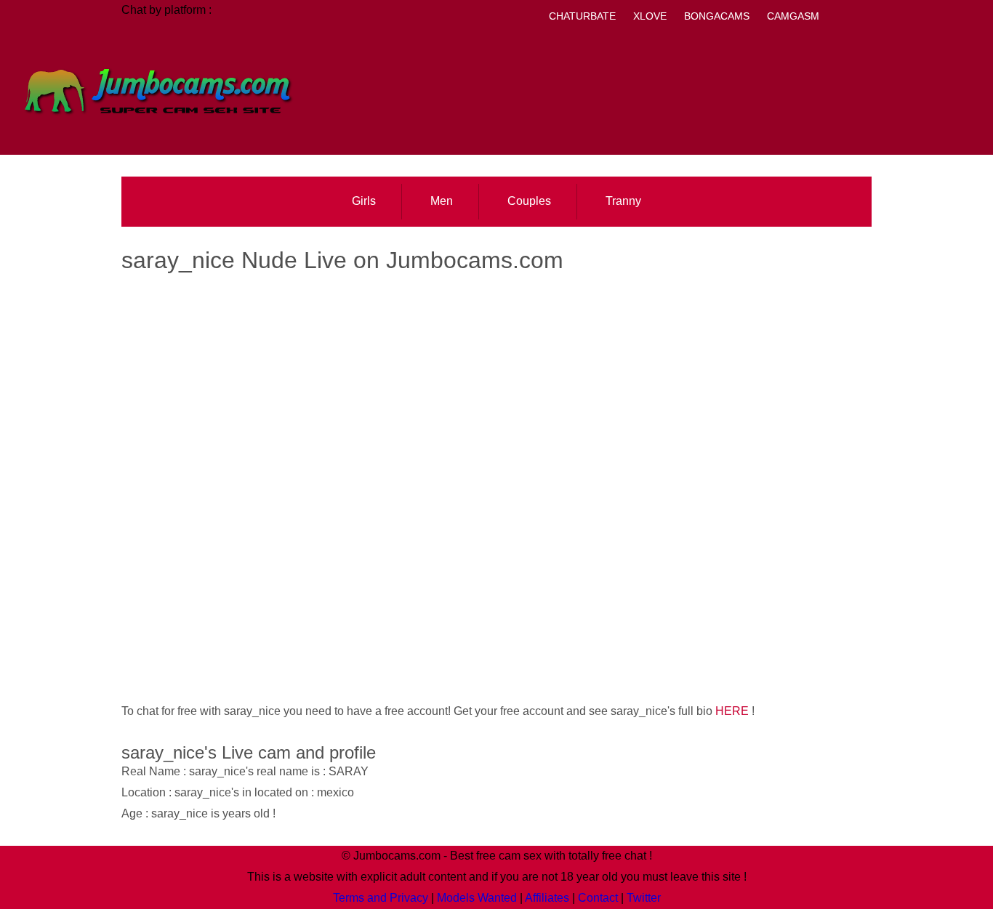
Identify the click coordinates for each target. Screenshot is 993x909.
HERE (732, 711)
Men (441, 201)
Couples (529, 201)
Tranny (623, 201)
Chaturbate (582, 16)
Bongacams (716, 16)
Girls (364, 201)
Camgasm (793, 16)
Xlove (650, 16)
